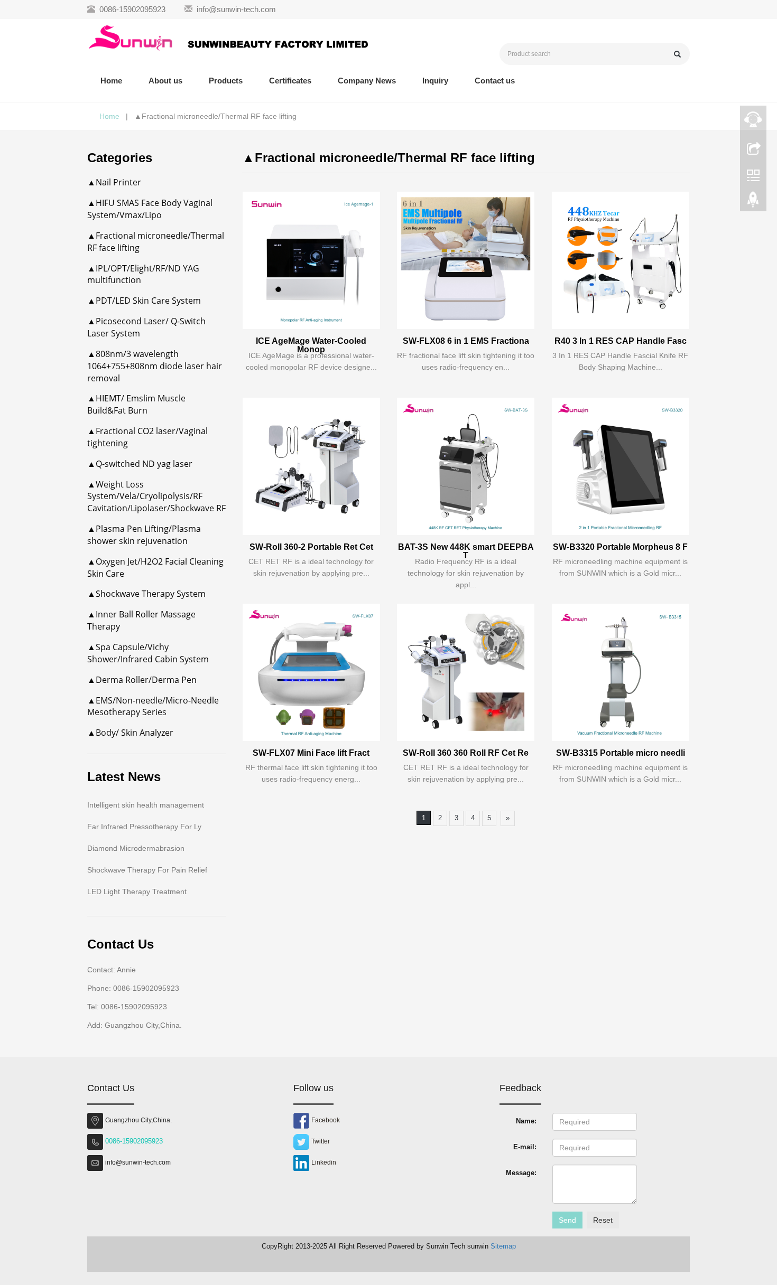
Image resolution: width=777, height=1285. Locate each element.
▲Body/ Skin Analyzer (130, 732)
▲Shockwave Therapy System (146, 593)
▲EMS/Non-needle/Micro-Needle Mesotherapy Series (153, 706)
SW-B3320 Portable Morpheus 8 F (620, 546)
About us (165, 80)
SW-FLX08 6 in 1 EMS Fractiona (466, 340)
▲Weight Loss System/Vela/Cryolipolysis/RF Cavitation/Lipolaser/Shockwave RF (156, 496)
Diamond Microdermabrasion (135, 848)
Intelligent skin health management (145, 805)
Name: (526, 1121)
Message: (521, 1173)
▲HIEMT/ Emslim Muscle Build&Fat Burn (136, 404)
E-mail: (524, 1147)
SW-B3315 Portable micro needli (620, 752)
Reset (603, 1220)
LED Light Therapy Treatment (137, 891)
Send (567, 1220)
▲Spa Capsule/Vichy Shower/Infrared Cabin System (148, 653)
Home (111, 80)
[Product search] (677, 54)
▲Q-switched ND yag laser (139, 464)
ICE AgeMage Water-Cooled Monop (311, 345)
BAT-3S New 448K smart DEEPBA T (466, 551)
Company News (367, 80)
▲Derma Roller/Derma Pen (142, 680)
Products (226, 80)
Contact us (495, 80)
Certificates (290, 80)
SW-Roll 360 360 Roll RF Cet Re (466, 752)
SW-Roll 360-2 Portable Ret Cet (311, 546)
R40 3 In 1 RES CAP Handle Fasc (620, 340)
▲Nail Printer (114, 182)
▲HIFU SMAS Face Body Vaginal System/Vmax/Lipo (149, 209)
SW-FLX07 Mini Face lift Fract (311, 752)
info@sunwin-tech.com (236, 9)
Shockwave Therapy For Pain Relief (147, 870)
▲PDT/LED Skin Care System (144, 300)
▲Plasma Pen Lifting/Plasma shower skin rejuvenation (144, 535)
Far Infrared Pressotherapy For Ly (144, 826)
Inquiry (435, 80)
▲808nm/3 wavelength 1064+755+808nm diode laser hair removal (154, 366)
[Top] (753, 202)
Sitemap (503, 1246)
